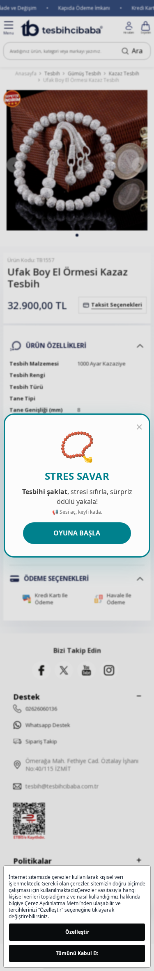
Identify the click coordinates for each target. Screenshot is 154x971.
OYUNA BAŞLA (76, 532)
